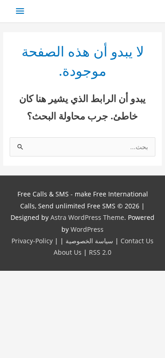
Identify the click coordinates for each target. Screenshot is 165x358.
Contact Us (137, 240)
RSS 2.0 (100, 252)
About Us (68, 252)
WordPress (87, 229)
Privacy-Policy (32, 240)
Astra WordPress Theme (87, 217)
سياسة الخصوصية (89, 240)
